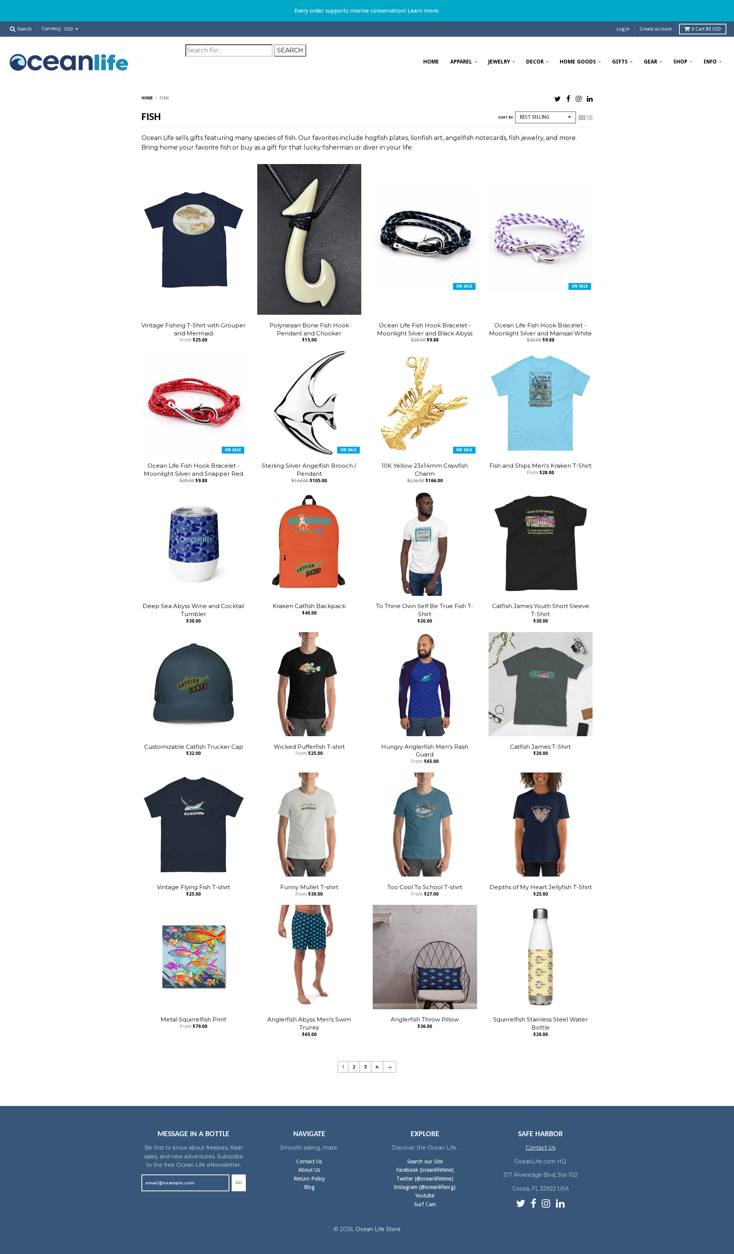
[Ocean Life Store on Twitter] (557, 98)
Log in (623, 29)
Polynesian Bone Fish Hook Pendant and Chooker (309, 329)
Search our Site (425, 1161)
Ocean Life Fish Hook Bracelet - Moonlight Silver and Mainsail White (540, 329)
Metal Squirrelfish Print (193, 1019)
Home (431, 62)
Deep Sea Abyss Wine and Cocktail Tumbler (193, 610)
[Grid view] (582, 118)
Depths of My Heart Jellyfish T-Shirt (540, 887)
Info (710, 62)
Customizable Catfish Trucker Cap (193, 746)
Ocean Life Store (378, 1229)
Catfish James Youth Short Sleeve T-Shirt (540, 610)
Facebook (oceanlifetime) (425, 1170)
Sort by (505, 117)
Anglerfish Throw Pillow (425, 1019)
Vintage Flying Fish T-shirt (193, 887)
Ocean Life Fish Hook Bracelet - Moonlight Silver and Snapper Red (193, 469)
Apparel (461, 62)
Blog (309, 1187)
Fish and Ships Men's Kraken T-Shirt (540, 465)
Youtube (424, 1195)
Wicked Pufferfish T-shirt (309, 746)
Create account (656, 29)
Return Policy (309, 1179)
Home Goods (578, 62)
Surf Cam (425, 1204)
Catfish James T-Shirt (540, 746)
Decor (535, 62)
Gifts (620, 62)
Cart (706, 29)
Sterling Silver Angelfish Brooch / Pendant (309, 469)
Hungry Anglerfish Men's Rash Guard (424, 750)
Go (238, 1182)
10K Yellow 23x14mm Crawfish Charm (425, 469)
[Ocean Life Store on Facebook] (568, 98)
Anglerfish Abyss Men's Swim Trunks (309, 1023)
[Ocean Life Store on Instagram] (578, 98)
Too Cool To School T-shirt (424, 887)
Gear (650, 62)
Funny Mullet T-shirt (309, 887)
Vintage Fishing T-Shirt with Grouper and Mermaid (193, 329)
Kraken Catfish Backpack (309, 606)
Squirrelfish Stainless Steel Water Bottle (540, 1023)
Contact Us (309, 1161)
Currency (51, 29)
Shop (680, 62)
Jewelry (499, 62)
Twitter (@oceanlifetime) (424, 1179)
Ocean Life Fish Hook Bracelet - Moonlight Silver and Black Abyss (425, 329)
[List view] (589, 118)
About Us (309, 1170)
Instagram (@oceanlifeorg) (425, 1187)
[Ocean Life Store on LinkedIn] (590, 98)
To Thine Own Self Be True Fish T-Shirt (424, 610)
